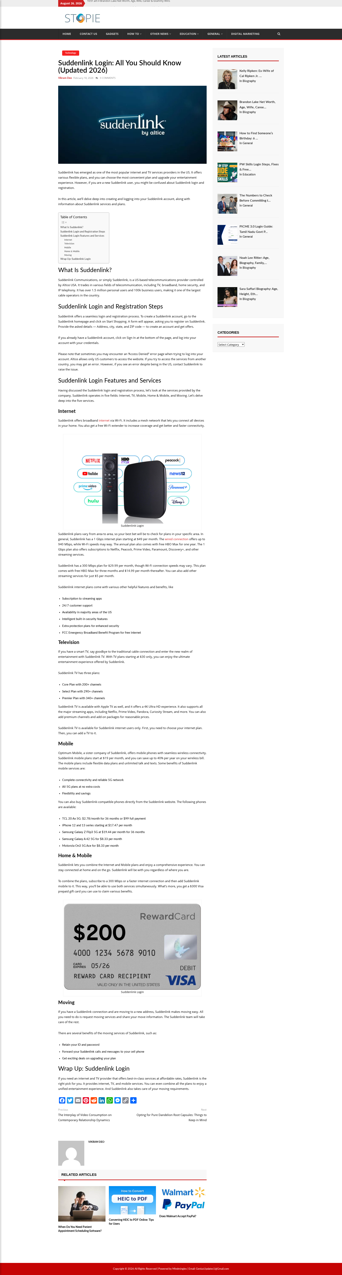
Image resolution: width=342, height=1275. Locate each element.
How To (133, 34)
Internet (68, 240)
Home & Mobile (72, 251)
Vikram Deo (65, 78)
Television (69, 244)
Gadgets (112, 34)
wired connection (176, 539)
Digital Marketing (245, 34)
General (214, 34)
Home (67, 34)
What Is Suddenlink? (71, 227)
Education (188, 34)
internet (104, 420)
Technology (70, 53)
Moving (68, 255)
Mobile (67, 248)
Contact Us (88, 34)
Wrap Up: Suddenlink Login (75, 259)
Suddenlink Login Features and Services (82, 236)
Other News (159, 34)
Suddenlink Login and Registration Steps (82, 231)
